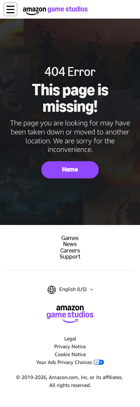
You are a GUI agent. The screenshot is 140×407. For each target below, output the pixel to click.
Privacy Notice (70, 346)
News (70, 244)
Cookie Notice (70, 354)
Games (70, 238)
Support (70, 257)
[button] (10, 9)
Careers (70, 251)
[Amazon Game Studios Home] (55, 10)
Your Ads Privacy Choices (64, 362)
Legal (70, 338)
